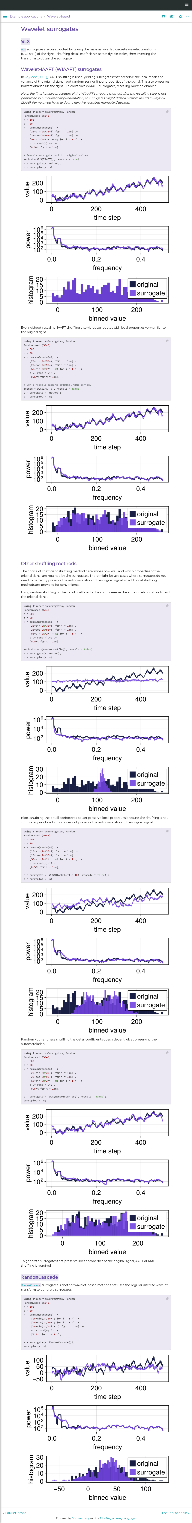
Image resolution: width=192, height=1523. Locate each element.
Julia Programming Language (117, 1518)
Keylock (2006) (36, 77)
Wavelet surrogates (49, 29)
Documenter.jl (80, 1518)
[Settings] (180, 16)
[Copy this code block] (167, 111)
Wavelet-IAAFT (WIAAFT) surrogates (61, 69)
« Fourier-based (14, 1513)
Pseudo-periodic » (175, 1513)
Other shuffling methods (48, 563)
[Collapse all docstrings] (187, 16)
